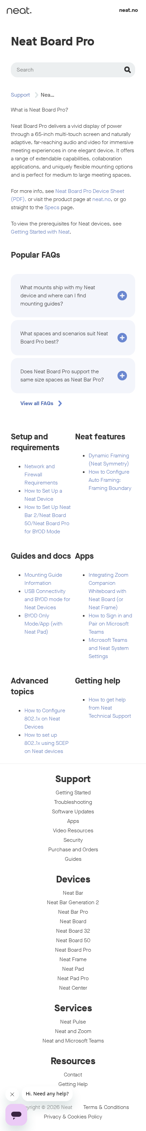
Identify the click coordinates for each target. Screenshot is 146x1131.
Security (73, 840)
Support (20, 94)
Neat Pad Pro (73, 978)
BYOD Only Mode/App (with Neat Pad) (43, 623)
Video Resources (73, 830)
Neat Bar (73, 892)
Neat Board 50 (73, 940)
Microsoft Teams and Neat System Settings (109, 648)
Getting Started (73, 792)
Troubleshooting (73, 802)
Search (25, 69)
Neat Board (73, 921)
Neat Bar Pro (73, 911)
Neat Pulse (73, 1021)
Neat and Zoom (73, 1031)
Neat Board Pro (73, 949)
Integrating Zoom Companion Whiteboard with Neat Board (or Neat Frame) (108, 591)
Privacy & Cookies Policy (73, 1116)
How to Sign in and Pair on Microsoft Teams (110, 623)
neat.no (128, 10)
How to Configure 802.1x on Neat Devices (44, 718)
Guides (73, 858)
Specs (51, 207)
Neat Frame (73, 959)
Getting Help (73, 1084)
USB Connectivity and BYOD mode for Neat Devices (47, 599)
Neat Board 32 (73, 930)
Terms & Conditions (106, 1107)
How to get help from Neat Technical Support (110, 707)
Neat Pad (73, 968)
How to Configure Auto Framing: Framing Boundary (110, 480)
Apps (73, 821)
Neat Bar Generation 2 (73, 902)
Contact (73, 1074)
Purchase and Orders (73, 849)
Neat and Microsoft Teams (73, 1040)
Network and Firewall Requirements (41, 474)
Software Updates (73, 811)
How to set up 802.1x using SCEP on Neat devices (46, 743)
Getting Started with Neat (40, 231)
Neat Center (73, 987)
